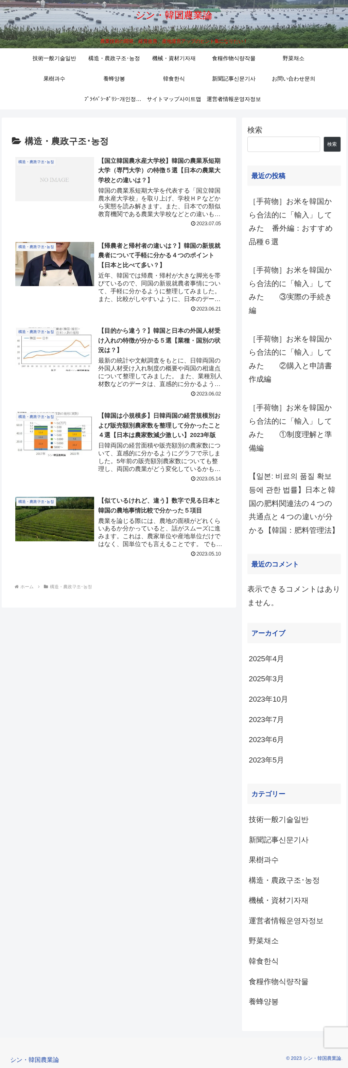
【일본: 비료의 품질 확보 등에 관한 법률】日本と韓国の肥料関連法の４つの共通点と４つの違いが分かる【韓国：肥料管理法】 (294, 503)
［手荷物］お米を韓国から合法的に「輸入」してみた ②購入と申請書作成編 (290, 359)
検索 (254, 130)
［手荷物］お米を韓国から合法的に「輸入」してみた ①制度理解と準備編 (290, 427)
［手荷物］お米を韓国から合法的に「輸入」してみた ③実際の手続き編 (290, 290)
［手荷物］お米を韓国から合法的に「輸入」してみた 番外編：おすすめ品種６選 (291, 221)
